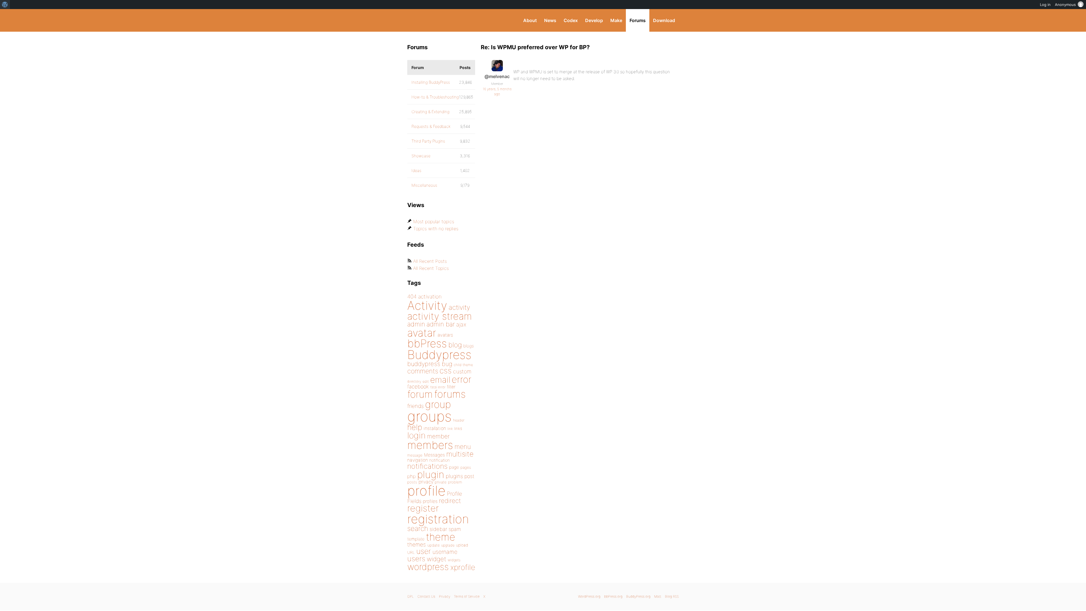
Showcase (420, 155)
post (469, 476)
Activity (427, 305)
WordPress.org (589, 596)
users (416, 558)
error (461, 379)
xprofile (462, 567)
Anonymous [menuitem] (1065, 4)
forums (450, 394)
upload (462, 545)
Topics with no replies (435, 228)
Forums (638, 20)
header (458, 420)
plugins (454, 476)
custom (462, 371)
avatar (421, 332)
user (423, 551)
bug (447, 363)
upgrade (447, 545)
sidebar (438, 529)
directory (414, 381)
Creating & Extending (430, 111)
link (450, 429)
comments (422, 371)
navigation (417, 460)
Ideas (416, 170)
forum (420, 394)
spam (455, 529)
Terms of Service (467, 596)
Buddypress (439, 354)
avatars (445, 335)
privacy (426, 482)
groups (429, 416)
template (416, 539)
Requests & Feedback (431, 126)
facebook (418, 387)
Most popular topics (433, 221)
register (423, 508)
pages (465, 467)
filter (451, 387)
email (440, 380)
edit (426, 381)
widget (436, 559)
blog (455, 345)
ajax (461, 324)
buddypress (423, 363)
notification (439, 460)
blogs (468, 345)
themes (416, 544)
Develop (594, 20)
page (454, 467)
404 (412, 296)
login (416, 435)
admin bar (440, 324)
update (433, 545)
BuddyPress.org (445, 20)
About (530, 20)
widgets (454, 560)
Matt (657, 596)
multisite (459, 454)
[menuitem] (5, 4)
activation (430, 296)
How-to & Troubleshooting (435, 96)
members (430, 444)
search (417, 528)
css (445, 370)
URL (411, 552)
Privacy (444, 596)
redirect (450, 500)
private (441, 482)
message (415, 455)
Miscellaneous (424, 185)
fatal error (437, 387)
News (550, 20)
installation (435, 428)
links (458, 428)
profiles (430, 501)
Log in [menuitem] (1045, 4)
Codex (571, 20)
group (438, 404)
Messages (434, 455)
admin (416, 324)
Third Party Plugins (428, 141)
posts (412, 482)
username (444, 551)
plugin (430, 474)
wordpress (428, 566)
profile (426, 491)
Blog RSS (672, 596)
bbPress (427, 343)
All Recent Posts (430, 261)
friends (415, 406)
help (414, 427)
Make (616, 20)
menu (462, 447)
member (438, 436)
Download (664, 20)
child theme (463, 365)
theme (440, 537)
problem (455, 482)
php (411, 476)
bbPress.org (613, 596)
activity (459, 307)
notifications (427, 466)
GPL (410, 596)
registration (438, 519)
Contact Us (426, 596)
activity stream (439, 316)
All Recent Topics (431, 268)
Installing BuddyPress (430, 82)
